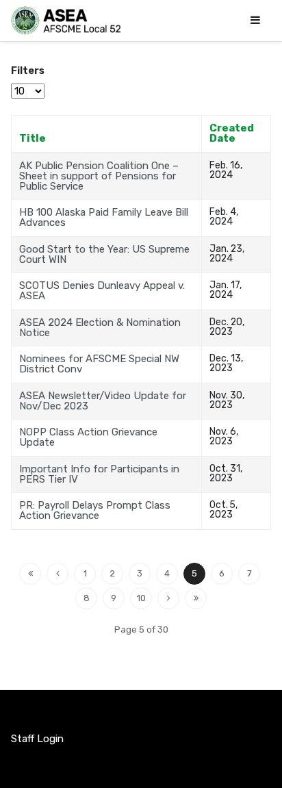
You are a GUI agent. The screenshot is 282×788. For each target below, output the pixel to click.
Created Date (231, 133)
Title (32, 138)
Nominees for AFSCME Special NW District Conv (99, 364)
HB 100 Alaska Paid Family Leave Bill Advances (103, 217)
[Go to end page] (196, 598)
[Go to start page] (30, 574)
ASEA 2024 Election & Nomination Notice (100, 327)
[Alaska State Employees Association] (65, 20)
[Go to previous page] (57, 574)
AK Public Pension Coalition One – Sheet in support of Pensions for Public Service (99, 176)
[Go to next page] (168, 598)
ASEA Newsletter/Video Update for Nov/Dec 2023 (102, 401)
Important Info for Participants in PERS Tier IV (99, 474)
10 (141, 598)
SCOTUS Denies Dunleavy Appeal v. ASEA (102, 290)
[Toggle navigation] (255, 20)
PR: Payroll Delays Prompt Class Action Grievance (94, 510)
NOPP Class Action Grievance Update (88, 437)
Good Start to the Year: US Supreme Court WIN (104, 254)
